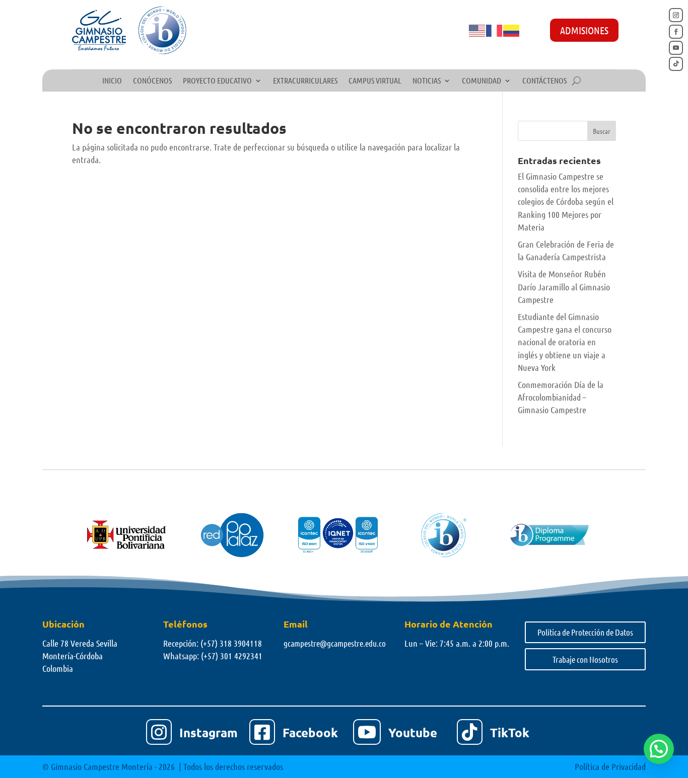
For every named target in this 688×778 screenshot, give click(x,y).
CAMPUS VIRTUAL (375, 81)
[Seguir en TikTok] (676, 64)
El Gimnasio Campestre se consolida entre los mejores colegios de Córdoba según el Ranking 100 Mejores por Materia (565, 201)
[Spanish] (511, 29)
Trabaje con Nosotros (585, 659)
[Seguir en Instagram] (676, 15)
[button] (659, 749)
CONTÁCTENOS (544, 81)
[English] (477, 29)
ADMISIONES (584, 30)
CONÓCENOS (152, 81)
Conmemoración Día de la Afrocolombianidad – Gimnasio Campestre (560, 397)
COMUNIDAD (481, 81)
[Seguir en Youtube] (676, 48)
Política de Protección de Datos (585, 632)
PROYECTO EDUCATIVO (217, 81)
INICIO (112, 81)
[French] (494, 29)
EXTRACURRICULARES (305, 81)
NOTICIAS (426, 81)
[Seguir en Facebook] (676, 32)
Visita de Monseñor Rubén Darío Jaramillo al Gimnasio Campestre (564, 286)
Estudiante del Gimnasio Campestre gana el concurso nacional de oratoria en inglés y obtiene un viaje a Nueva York (564, 342)
